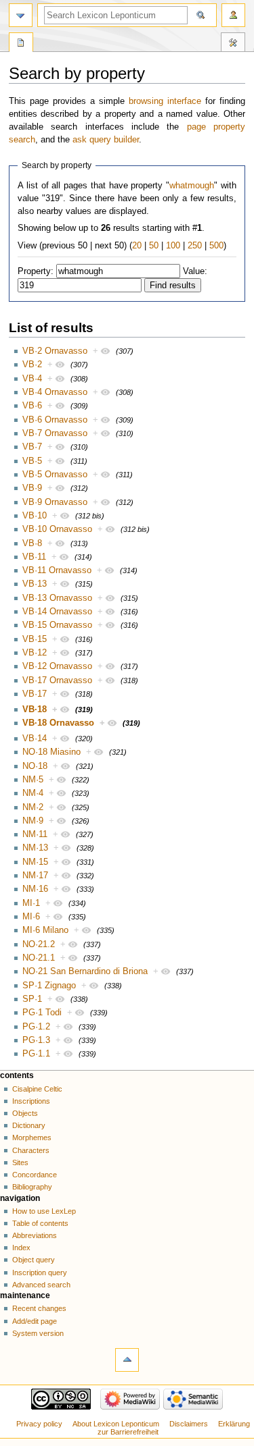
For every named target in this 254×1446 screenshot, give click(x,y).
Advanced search (41, 1285)
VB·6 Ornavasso (54, 420)
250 (195, 245)
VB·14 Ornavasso (57, 611)
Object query (33, 1260)
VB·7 (32, 447)
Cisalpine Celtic (37, 1089)
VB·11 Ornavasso (56, 570)
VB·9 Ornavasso (54, 502)
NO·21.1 (38, 958)
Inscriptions (31, 1101)
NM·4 (32, 793)
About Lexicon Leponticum (115, 1424)
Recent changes (39, 1308)
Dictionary (28, 1125)
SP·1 (32, 999)
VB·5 (32, 461)
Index (21, 1247)
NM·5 (32, 779)
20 (137, 245)
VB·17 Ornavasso (57, 680)
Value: (195, 271)
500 (216, 245)
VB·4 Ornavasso (54, 392)
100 (173, 245)
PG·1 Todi (42, 1012)
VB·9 (32, 488)
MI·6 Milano (45, 930)
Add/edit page (34, 1321)
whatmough (191, 185)
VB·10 (34, 515)
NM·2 (32, 807)
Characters (30, 1150)
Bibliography (32, 1187)
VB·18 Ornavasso (58, 723)
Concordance (34, 1175)
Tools (233, 44)
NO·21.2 (38, 944)
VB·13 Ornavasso (57, 598)
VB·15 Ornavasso (57, 625)
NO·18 (34, 766)
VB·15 (34, 639)
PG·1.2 (36, 1027)
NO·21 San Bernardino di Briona (85, 971)
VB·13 (34, 584)
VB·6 (32, 405)
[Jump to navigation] (21, 15)
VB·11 (34, 557)
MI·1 (31, 903)
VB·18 (34, 709)
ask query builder (105, 139)
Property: (36, 271)
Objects (25, 1113)
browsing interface (165, 101)
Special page (21, 44)
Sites (20, 1162)
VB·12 (34, 653)
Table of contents (40, 1223)
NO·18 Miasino (51, 752)
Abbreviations (34, 1235)
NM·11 (34, 834)
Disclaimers (188, 1424)
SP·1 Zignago (49, 985)
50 (153, 245)
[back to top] (127, 1360)
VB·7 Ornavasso (54, 433)
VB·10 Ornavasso (57, 529)
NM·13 (35, 848)
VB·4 (32, 378)
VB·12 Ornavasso (57, 666)
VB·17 (34, 694)
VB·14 (34, 738)
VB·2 (32, 364)
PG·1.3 (36, 1040)
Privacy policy (39, 1424)
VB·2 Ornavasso (54, 351)
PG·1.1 (36, 1054)
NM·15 (35, 862)
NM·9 (32, 821)
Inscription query (39, 1272)
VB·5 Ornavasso (54, 474)
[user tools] (233, 15)
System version (38, 1333)
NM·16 (35, 889)
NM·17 (35, 875)
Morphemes (31, 1137)
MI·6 (31, 916)
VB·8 (32, 543)
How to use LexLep (44, 1211)
